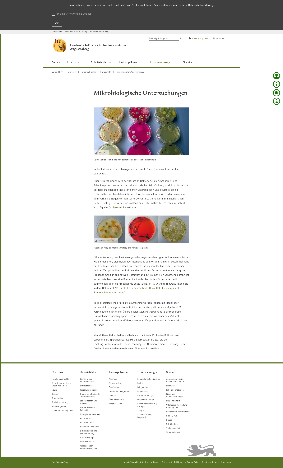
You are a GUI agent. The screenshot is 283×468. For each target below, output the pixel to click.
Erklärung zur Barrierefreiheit (187, 462)
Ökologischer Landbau (90, 414)
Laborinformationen (175, 390)
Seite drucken (146, 462)
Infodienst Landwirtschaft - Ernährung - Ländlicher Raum (78, 31)
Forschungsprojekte (60, 379)
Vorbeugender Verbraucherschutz (88, 447)
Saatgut (140, 410)
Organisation (57, 398)
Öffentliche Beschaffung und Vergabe (176, 406)
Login (107, 31)
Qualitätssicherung (60, 402)
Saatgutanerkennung (89, 426)
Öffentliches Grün (116, 399)
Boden (140, 383)
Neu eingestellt (173, 400)
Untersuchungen (87, 437)
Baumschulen (115, 383)
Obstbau (112, 395)
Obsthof (55, 394)
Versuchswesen (87, 441)
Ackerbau (113, 379)
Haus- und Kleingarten (119, 391)
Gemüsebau (114, 387)
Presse (169, 420)
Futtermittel (142, 391)
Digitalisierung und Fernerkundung (88, 432)
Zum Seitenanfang (60, 462)
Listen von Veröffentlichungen (174, 395)
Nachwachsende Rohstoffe (87, 408)
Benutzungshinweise (211, 462)
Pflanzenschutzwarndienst (178, 411)
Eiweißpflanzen (87, 385)
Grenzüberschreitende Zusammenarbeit (61, 384)
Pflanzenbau (85, 418)
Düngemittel (143, 387)
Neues (54, 390)
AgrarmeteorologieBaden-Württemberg (175, 380)
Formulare (170, 385)
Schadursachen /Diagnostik (145, 416)
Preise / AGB (171, 415)
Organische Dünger (145, 399)
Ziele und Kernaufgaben (62, 410)
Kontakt (156, 462)
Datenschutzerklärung (201, 5)
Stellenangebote (59, 406)
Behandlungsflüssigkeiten (148, 379)
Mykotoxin (117, 207)
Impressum (226, 462)
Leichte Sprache (201, 38)
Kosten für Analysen (146, 395)
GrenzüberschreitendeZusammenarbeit (90, 395)
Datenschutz (167, 462)
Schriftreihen (172, 424)
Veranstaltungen (173, 432)
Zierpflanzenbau (116, 403)
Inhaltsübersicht (131, 462)
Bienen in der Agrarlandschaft (87, 380)
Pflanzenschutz (87, 422)
